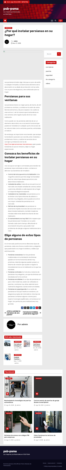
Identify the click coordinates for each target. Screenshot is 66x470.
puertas (48, 71)
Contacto (59, 463)
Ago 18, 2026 (10, 405)
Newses (27, 464)
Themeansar (7, 465)
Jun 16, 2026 (18, 348)
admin (16, 41)
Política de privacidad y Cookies (53, 466)
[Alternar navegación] (52, 20)
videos (48, 83)
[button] (56, 20)
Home (44, 463)
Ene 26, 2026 (37, 348)
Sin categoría (50, 79)
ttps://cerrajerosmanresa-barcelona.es (18, 144)
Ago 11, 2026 (10, 440)
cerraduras (8, 28)
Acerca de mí (51, 463)
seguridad (49, 75)
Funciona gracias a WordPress (12, 464)
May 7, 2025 (17, 361)
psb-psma (10, 9)
